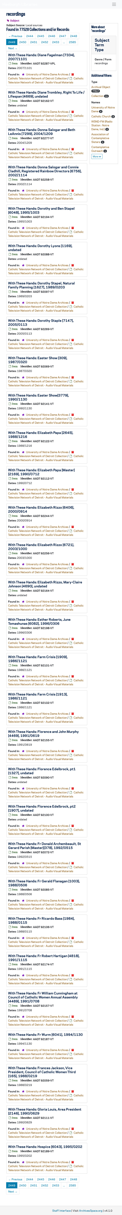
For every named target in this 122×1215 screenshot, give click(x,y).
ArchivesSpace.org (90, 1210)
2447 (62, 36)
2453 (55, 42)
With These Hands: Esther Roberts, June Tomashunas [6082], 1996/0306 (39, 621)
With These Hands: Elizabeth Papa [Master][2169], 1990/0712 (41, 472)
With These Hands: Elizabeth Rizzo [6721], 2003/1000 (41, 546)
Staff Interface (61, 1210)
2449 (11, 42)
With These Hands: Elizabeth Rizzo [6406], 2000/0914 (41, 509)
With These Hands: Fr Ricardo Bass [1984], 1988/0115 (41, 920)
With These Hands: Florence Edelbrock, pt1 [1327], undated (42, 771)
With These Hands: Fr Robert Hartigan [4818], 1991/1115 (44, 957)
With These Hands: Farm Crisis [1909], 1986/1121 (38, 658)
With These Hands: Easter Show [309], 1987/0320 (37, 359)
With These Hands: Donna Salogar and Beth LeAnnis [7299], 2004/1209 (41, 131)
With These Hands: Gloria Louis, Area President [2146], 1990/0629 (44, 1111)
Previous (15, 36)
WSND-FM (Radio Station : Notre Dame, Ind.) (101, 125)
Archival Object (100, 87)
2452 (44, 42)
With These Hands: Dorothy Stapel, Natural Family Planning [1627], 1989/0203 (41, 285)
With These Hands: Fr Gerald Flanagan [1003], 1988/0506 (44, 883)
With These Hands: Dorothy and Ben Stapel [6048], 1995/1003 (41, 210)
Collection (97, 96)
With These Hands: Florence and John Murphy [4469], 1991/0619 (43, 733)
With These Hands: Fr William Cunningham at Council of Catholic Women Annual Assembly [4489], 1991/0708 (43, 997)
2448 (73, 36)
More (96, 156)
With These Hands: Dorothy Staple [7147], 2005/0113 (41, 322)
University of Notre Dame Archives (47, 74)
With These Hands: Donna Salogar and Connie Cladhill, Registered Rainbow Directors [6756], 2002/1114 (45, 171)
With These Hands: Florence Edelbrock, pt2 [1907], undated (42, 808)
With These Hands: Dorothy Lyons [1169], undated (40, 247)
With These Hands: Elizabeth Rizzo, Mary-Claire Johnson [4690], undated (45, 584)
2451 (33, 42)
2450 (22, 42)
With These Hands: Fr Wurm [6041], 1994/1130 (45, 1034)
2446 (51, 36)
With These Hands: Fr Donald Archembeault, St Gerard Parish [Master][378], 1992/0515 (44, 845)
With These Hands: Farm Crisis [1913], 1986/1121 (38, 696)
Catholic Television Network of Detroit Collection (37, 78)
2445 (40, 36)
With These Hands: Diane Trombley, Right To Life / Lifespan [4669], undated (46, 94)
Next (12, 48)
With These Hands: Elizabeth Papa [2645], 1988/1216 (40, 434)
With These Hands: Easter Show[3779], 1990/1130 (38, 397)
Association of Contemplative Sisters (100, 138)
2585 (72, 42)
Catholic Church (101, 116)
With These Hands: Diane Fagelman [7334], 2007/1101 (41, 57)
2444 (29, 36)
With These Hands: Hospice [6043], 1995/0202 (45, 1146)
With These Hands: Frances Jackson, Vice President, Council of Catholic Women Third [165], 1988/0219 (42, 1072)
